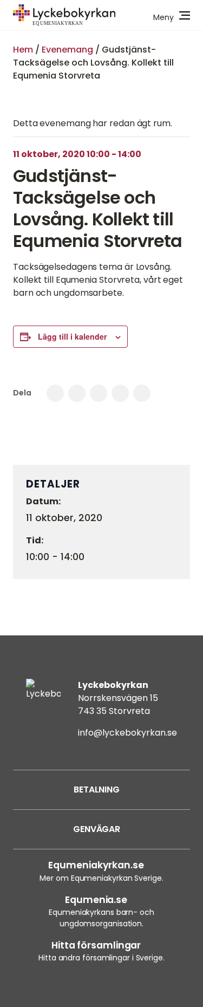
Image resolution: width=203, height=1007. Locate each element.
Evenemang (67, 49)
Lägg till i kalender (72, 336)
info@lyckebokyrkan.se (127, 732)
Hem (23, 49)
